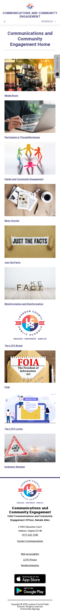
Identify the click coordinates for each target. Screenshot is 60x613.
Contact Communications (30, 541)
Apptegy (36, 609)
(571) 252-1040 (30, 535)
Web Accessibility (30, 554)
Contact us (57, 63)
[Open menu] (4, 21)
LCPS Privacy (30, 559)
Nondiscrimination (30, 565)
